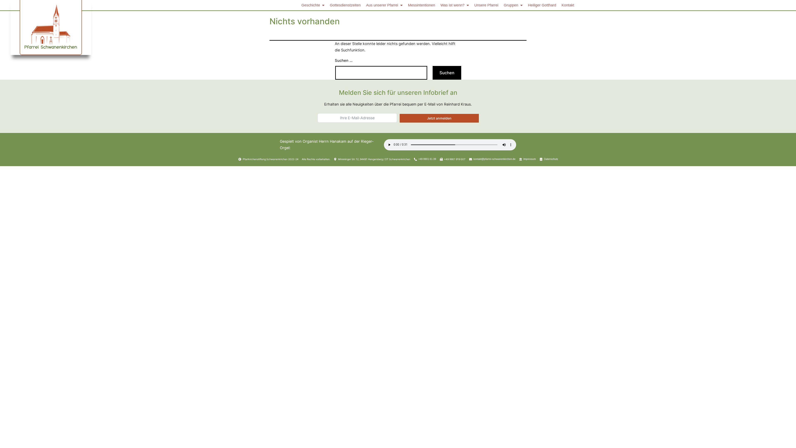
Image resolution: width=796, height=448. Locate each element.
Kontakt (568, 5)
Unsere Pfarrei (486, 5)
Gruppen (511, 5)
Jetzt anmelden (439, 118)
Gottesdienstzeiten (345, 5)
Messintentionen (421, 5)
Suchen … (344, 60)
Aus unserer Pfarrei (382, 5)
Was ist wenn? (452, 5)
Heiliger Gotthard (542, 5)
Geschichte (310, 5)
